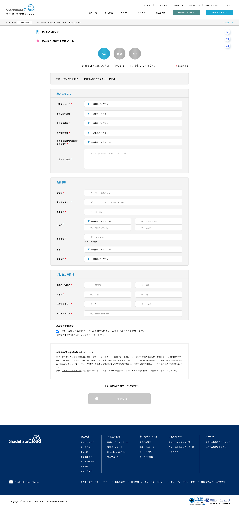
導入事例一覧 (113, 456)
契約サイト (193, 5)
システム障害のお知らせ (215, 447)
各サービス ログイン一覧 (179, 442)
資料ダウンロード (186, 12)
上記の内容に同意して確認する (121, 386)
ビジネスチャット (88, 461)
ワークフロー (86, 447)
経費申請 (84, 466)
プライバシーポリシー (102, 357)
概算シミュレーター (148, 447)
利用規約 (135, 481)
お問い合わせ (178, 5)
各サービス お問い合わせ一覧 (181, 447)
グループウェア (87, 442)
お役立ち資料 (160, 12)
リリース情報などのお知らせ (217, 442)
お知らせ (146, 5)
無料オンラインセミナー (117, 442)
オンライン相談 (146, 456)
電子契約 (84, 452)
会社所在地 (120, 481)
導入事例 (109, 12)
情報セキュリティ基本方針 (213, 481)
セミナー (125, 12)
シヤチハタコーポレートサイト (95, 481)
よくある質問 (161, 5)
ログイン (227, 5)
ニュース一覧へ (224, 22)
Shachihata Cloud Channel (27, 481)
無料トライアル (219, 12)
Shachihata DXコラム (116, 452)
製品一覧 (93, 12)
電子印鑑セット (87, 456)
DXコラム (141, 12)
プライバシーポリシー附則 (183, 481)
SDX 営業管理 (87, 471)
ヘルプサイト (210, 5)
